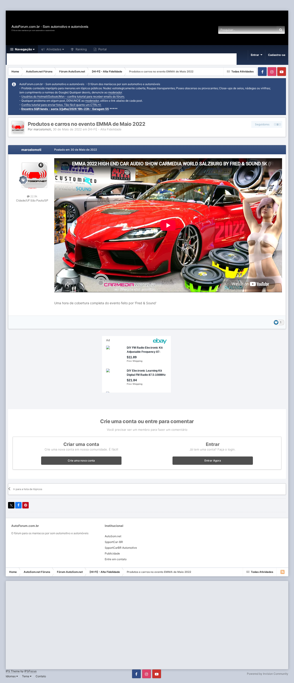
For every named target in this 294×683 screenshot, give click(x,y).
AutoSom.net (113, 536)
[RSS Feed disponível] (282, 572)
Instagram (272, 71)
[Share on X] (11, 505)
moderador (115, 92)
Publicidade (112, 553)
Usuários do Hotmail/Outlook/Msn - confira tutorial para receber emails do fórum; (72, 96)
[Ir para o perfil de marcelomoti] (18, 127)
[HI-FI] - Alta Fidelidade (105, 129)
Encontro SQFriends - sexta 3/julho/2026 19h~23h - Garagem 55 (65, 109)
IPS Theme (13, 671)
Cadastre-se (276, 55)
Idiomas (11, 676)
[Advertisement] (83, 5)
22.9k (33, 196)
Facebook (262, 71)
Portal (102, 49)
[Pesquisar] (281, 30)
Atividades (53, 49)
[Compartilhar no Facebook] (18, 505)
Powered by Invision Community (267, 673)
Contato (41, 676)
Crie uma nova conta (81, 460)
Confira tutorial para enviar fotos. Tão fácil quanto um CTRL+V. (61, 104)
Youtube (281, 71)
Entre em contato (116, 559)
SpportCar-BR (114, 542)
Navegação (23, 49)
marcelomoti (42, 129)
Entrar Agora (212, 460)
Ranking (81, 49)
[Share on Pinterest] (25, 505)
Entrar (255, 55)
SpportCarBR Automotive (121, 547)
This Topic (263, 30)
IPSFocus (30, 671)
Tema (26, 676)
